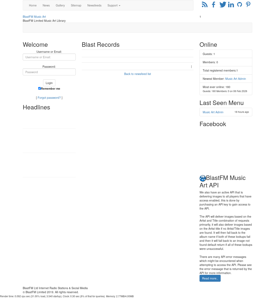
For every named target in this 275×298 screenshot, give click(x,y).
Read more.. (210, 278)
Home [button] (33, 5)
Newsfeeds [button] (94, 5)
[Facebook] (213, 5)
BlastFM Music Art (34, 17)
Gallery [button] (60, 5)
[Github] (240, 5)
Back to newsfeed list (137, 74)
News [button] (46, 5)
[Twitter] (222, 5)
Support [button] (113, 5)
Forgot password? (49, 98)
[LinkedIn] (231, 5)
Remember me (50, 88)
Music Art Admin (235, 79)
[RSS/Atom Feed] (205, 5)
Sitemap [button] (76, 5)
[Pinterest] (248, 5)
